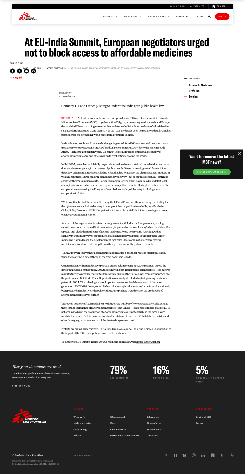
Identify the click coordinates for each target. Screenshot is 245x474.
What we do (79, 417)
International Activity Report (124, 435)
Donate (222, 17)
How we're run (154, 423)
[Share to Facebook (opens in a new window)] (12, 71)
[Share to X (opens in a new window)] (19, 71)
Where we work (117, 417)
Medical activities (82, 423)
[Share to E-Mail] (26, 71)
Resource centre (118, 429)
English (221, 6)
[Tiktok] (212, 455)
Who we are (152, 417)
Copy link (17, 77)
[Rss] (222, 455)
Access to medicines (56, 68)
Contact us (152, 435)
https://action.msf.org (148, 342)
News (113, 423)
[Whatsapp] (232, 455)
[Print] (33, 71)
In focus (77, 435)
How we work (154, 429)
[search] (209, 16)
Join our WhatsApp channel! (211, 172)
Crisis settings (81, 429)
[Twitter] (166, 455)
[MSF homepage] (28, 16)
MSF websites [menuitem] (197, 6)
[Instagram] (194, 455)
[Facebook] (175, 455)
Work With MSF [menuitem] (178, 6)
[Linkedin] (203, 455)
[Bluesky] (184, 455)
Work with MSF (203, 417)
